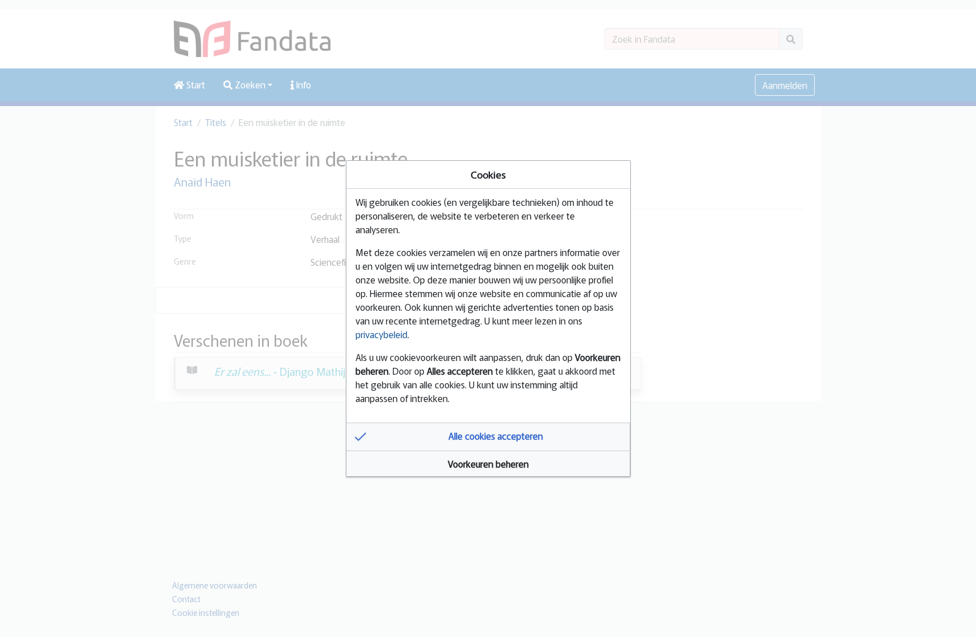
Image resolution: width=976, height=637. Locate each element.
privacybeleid (381, 334)
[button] (488, 437)
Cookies (488, 174)
